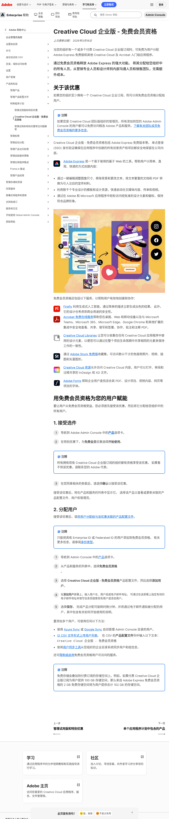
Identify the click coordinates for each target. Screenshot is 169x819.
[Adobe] (7, 4)
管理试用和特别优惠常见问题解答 (31, 128)
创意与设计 (22, 4)
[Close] (132, 812)
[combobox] (116, 15)
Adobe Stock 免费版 (84, 354)
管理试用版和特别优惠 (26, 110)
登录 (161, 4)
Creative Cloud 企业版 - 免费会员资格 (31, 118)
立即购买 (109, 4)
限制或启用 (66, 655)
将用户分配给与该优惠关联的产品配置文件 (105, 516)
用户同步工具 (72, 647)
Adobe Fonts (72, 381)
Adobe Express (73, 161)
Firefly (67, 306)
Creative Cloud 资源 (77, 367)
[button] (151, 4)
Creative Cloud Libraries (80, 335)
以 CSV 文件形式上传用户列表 (77, 635)
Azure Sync (72, 629)
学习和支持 (88, 4)
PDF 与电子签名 (45, 4)
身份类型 (87, 542)
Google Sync (93, 629)
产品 (101, 557)
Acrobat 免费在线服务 (78, 317)
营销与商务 (68, 4)
